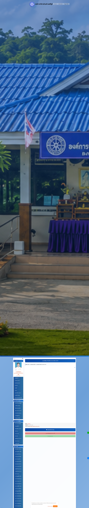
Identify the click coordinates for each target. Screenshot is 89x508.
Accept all (55, 506)
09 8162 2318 (18, 375)
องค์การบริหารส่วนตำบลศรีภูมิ (44, 4)
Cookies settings (50, 506)
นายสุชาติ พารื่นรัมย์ (18, 371)
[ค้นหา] (22, 358)
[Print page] (75, 367)
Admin (29, 423)
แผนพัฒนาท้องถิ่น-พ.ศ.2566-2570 (34, 426)
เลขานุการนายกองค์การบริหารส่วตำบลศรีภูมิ (18, 374)
